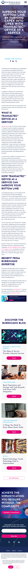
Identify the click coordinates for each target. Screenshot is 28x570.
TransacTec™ (17, 289)
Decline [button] (17, 567)
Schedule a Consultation (11, 512)
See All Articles (14, 478)
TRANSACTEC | (9, 37)
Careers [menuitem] (8, 550)
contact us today (15, 293)
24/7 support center (6, 249)
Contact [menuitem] (20, 550)
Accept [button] (10, 567)
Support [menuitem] (14, 550)
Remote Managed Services (15, 247)
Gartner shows (5, 126)
